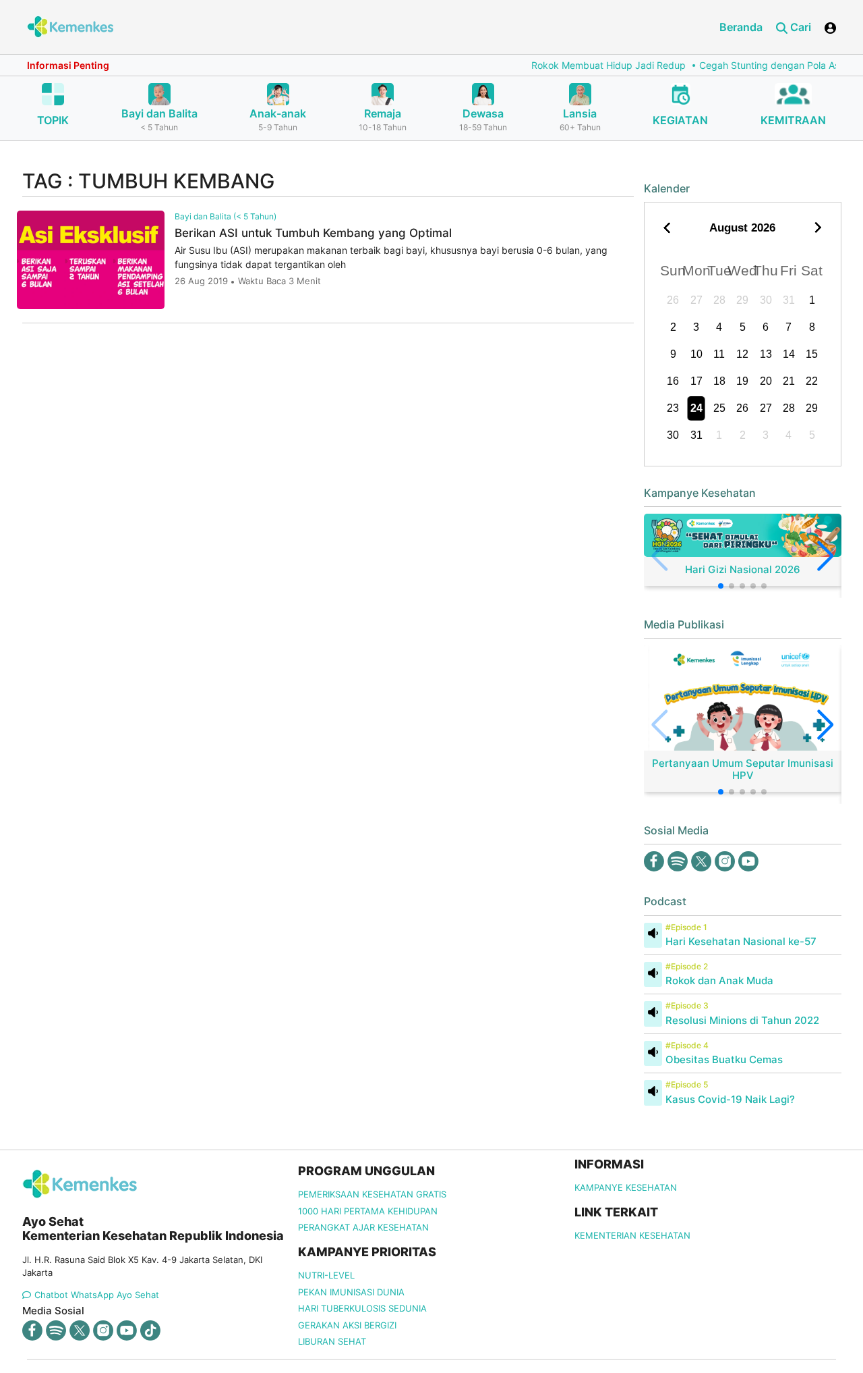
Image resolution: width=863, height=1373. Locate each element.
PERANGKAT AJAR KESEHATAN (363, 1227)
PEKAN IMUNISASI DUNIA (351, 1292)
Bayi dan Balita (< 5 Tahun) (225, 216)
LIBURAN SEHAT (332, 1341)
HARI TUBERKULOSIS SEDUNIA (362, 1308)
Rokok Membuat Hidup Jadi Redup (589, 65)
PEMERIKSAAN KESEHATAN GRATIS (372, 1194)
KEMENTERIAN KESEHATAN (632, 1235)
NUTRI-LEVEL (326, 1275)
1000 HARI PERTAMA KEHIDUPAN (368, 1211)
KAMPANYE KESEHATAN (625, 1187)
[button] (720, 586)
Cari (799, 27)
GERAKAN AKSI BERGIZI (347, 1325)
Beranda (741, 27)
